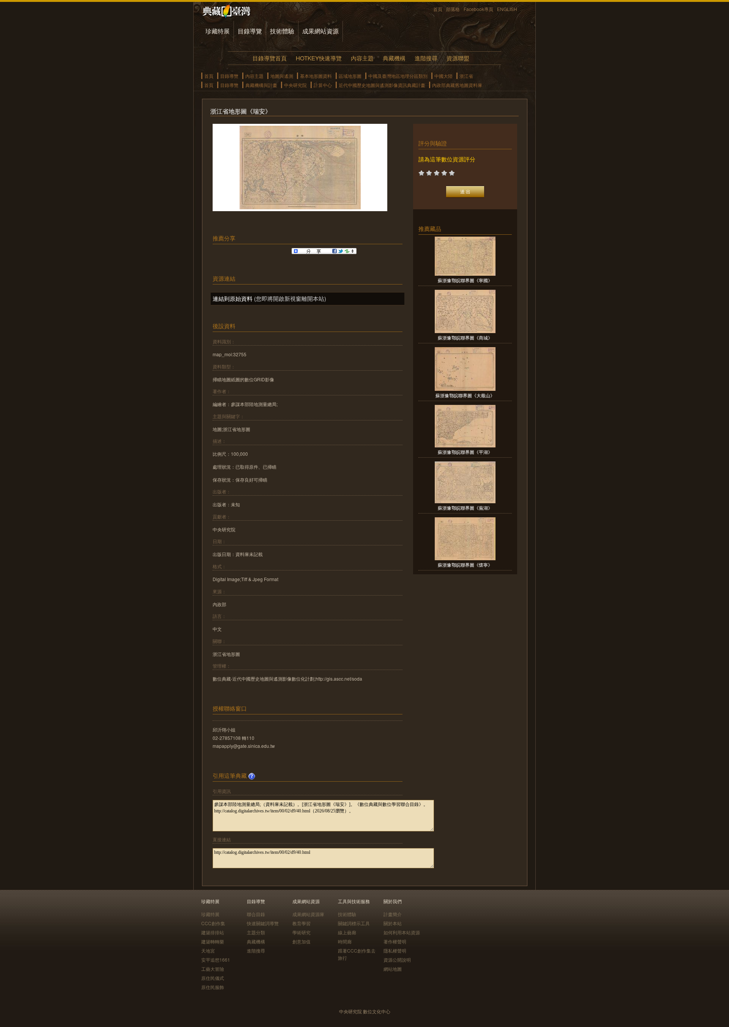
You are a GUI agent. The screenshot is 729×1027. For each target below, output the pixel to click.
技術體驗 (282, 31)
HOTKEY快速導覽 (319, 58)
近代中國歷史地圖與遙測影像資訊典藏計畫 (382, 85)
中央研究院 (295, 85)
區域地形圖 (350, 76)
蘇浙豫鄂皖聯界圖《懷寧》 (465, 564)
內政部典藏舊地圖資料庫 (457, 85)
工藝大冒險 (212, 968)
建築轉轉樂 (212, 941)
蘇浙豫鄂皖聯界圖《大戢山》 (465, 395)
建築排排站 (212, 932)
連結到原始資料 (232, 298)
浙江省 (466, 76)
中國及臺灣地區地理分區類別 (398, 76)
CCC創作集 (213, 923)
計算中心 (323, 85)
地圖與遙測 (281, 76)
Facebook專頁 (478, 9)
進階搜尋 (426, 58)
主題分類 (256, 932)
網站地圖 (392, 968)
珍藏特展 (217, 31)
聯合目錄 (256, 914)
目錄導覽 (250, 31)
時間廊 (345, 941)
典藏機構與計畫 (261, 85)
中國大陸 (443, 76)
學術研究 (301, 932)
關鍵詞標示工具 (354, 923)
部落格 (453, 9)
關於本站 (392, 923)
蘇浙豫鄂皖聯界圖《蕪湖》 (465, 507)
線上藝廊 (347, 932)
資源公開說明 (397, 959)
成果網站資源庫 (308, 914)
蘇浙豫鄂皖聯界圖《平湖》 (465, 452)
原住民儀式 (212, 978)
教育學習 (301, 923)
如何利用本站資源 (401, 932)
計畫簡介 (392, 914)
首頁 (437, 9)
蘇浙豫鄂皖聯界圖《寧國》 (465, 280)
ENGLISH (507, 9)
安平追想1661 (215, 959)
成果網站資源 (320, 31)
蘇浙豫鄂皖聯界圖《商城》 (465, 337)
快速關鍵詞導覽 (263, 923)
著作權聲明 (394, 941)
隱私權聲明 (394, 950)
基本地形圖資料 (316, 76)
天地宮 (208, 950)
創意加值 (301, 941)
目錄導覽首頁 (269, 58)
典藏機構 (394, 58)
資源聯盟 (458, 58)
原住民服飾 (212, 987)
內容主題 (362, 58)
